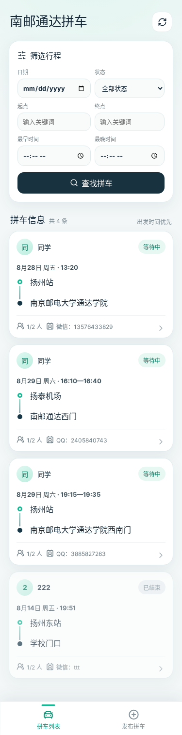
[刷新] (162, 22)
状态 (100, 72)
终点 (100, 106)
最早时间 (28, 139)
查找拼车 (97, 183)
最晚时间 (105, 139)
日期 (22, 72)
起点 (22, 106)
